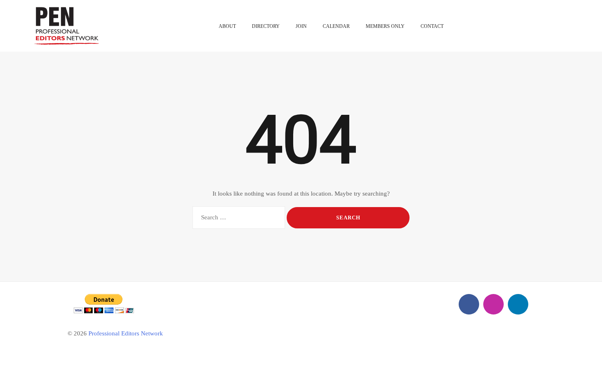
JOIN (301, 26)
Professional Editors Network (125, 333)
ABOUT (227, 26)
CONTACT (432, 26)
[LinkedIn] (518, 304)
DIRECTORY (266, 26)
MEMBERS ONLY (385, 26)
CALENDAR (336, 26)
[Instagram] (493, 304)
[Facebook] (469, 304)
